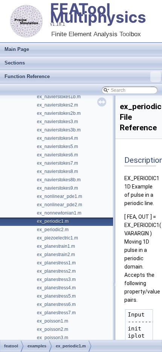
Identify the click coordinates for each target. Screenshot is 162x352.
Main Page (17, 49)
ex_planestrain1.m (56, 246)
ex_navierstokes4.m (57, 138)
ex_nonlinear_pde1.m (59, 196)
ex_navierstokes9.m (57, 188)
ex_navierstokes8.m (57, 171)
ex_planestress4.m (56, 287)
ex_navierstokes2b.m (59, 113)
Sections (15, 63)
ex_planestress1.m (56, 263)
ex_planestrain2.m (56, 254)
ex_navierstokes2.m (57, 105)
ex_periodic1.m (53, 221)
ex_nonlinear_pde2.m (59, 204)
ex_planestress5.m (56, 296)
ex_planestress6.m (56, 304)
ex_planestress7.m (56, 312)
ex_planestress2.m (56, 271)
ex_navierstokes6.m (57, 154)
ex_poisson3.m (52, 337)
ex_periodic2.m (53, 229)
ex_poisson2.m (52, 329)
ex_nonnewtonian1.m (59, 213)
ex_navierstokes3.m (57, 121)
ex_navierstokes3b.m (59, 130)
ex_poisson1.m (52, 321)
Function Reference (27, 76)
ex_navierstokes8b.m (59, 179)
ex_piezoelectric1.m (57, 238)
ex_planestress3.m (56, 279)
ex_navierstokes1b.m (59, 96)
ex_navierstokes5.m (57, 146)
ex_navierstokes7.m (57, 163)
